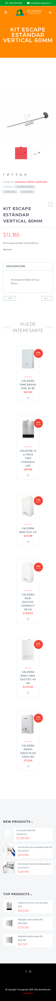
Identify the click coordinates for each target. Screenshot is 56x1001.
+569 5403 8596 (15, 3)
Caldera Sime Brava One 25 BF (28, 385)
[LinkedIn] (21, 174)
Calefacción (41, 181)
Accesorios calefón (24, 181)
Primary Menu (50, 12)
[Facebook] (3, 174)
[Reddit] (25, 174)
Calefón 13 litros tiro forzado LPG (28, 458)
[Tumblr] (16, 174)
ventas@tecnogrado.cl (40, 3)
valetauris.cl (28, 993)
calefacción (10, 192)
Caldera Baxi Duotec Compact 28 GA (28, 602)
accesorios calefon (25, 186)
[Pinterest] (12, 174)
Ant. (10, 298)
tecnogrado (27, 192)
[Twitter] (8, 174)
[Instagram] (30, 971)
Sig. (46, 298)
